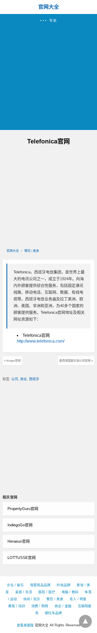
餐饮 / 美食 (31, 251)
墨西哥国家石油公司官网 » (76, 360)
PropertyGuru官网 (23, 508)
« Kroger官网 (12, 360)
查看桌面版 (25, 625)
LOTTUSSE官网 (22, 557)
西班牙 (34, 379)
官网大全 (48, 7)
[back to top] (85, 621)
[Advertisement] (48, 74)
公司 (14, 379)
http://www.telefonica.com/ (40, 341)
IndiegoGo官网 (20, 525)
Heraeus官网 (19, 541)
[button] (48, 72)
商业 (23, 379)
